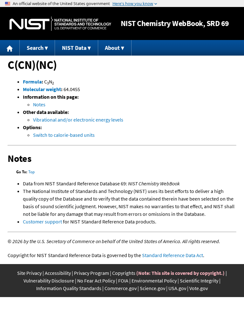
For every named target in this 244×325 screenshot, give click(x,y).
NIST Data (74, 47)
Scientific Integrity (199, 280)
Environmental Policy (154, 280)
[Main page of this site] (10, 48)
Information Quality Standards (68, 288)
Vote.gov (198, 288)
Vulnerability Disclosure (49, 280)
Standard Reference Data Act (172, 255)
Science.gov (152, 288)
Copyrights (123, 273)
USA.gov (177, 288)
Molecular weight (42, 89)
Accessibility (58, 273)
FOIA (123, 280)
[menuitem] (10, 48)
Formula (32, 81)
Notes (39, 104)
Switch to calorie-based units (64, 135)
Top (31, 172)
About (112, 47)
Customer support (42, 221)
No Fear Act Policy (96, 280)
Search (35, 47)
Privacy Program (91, 273)
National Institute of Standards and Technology (60, 24)
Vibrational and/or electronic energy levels (78, 119)
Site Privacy (29, 273)
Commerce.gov (121, 288)
